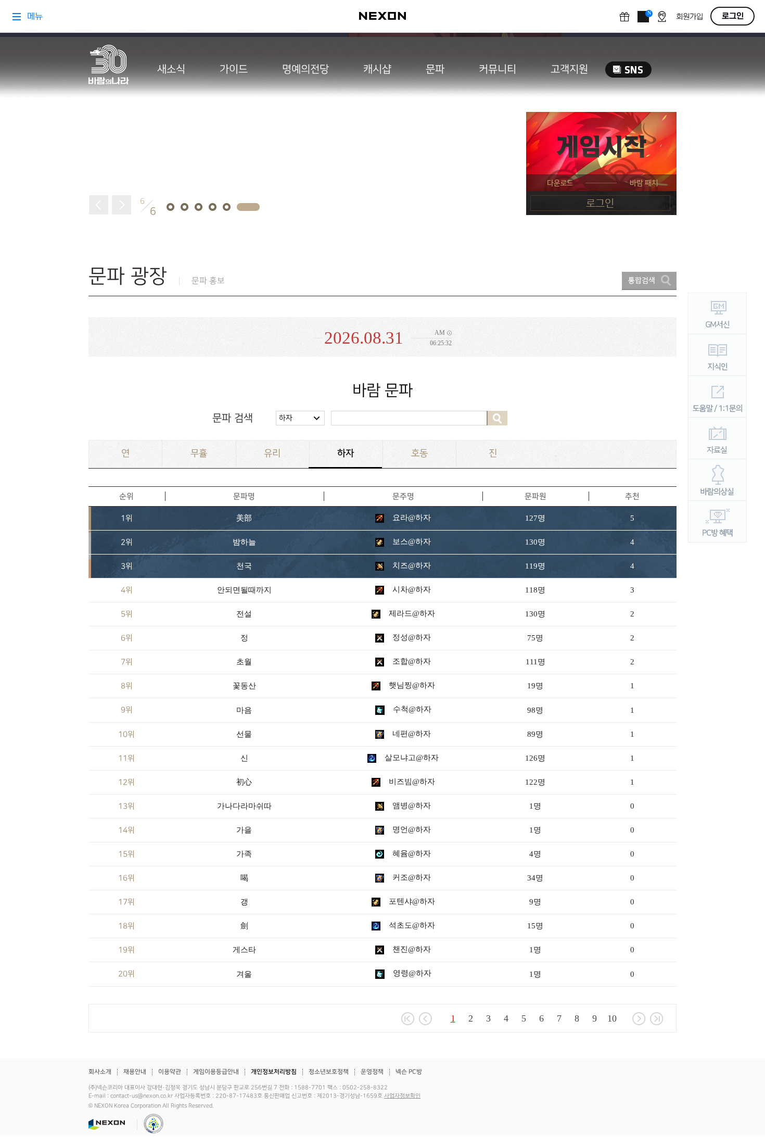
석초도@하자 (411, 925)
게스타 (244, 950)
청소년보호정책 (329, 1071)
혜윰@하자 (410, 853)
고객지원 (569, 69)
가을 (244, 830)
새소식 (171, 69)
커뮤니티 (497, 69)
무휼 (198, 453)
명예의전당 (305, 69)
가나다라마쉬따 (244, 806)
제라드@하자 (411, 613)
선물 (244, 734)
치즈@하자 (410, 565)
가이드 (234, 69)
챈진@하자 (410, 949)
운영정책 (372, 1071)
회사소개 (99, 1071)
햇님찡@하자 (411, 685)
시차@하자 (410, 589)
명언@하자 (410, 829)
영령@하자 (411, 973)
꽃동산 (244, 686)
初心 (244, 782)
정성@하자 (410, 637)
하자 (285, 418)
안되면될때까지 (244, 590)
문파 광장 (127, 276)
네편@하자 (410, 733)
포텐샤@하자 (411, 901)
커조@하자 (410, 877)
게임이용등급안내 (216, 1071)
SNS (628, 69)
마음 (244, 710)
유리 (272, 453)
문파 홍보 (208, 280)
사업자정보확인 (402, 1096)
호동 (419, 453)
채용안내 (134, 1071)
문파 (435, 69)
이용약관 (169, 1071)
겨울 (244, 974)
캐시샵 (377, 69)
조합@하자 (410, 661)
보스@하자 (410, 541)
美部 (244, 518)
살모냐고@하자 (410, 757)
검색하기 (497, 418)
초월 (244, 662)
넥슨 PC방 (409, 1071)
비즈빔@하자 (411, 781)
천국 (244, 566)
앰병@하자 (410, 805)
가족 (244, 854)
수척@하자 (411, 709)
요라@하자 (410, 517)
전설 (244, 614)
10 (612, 1018)
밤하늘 (244, 542)
